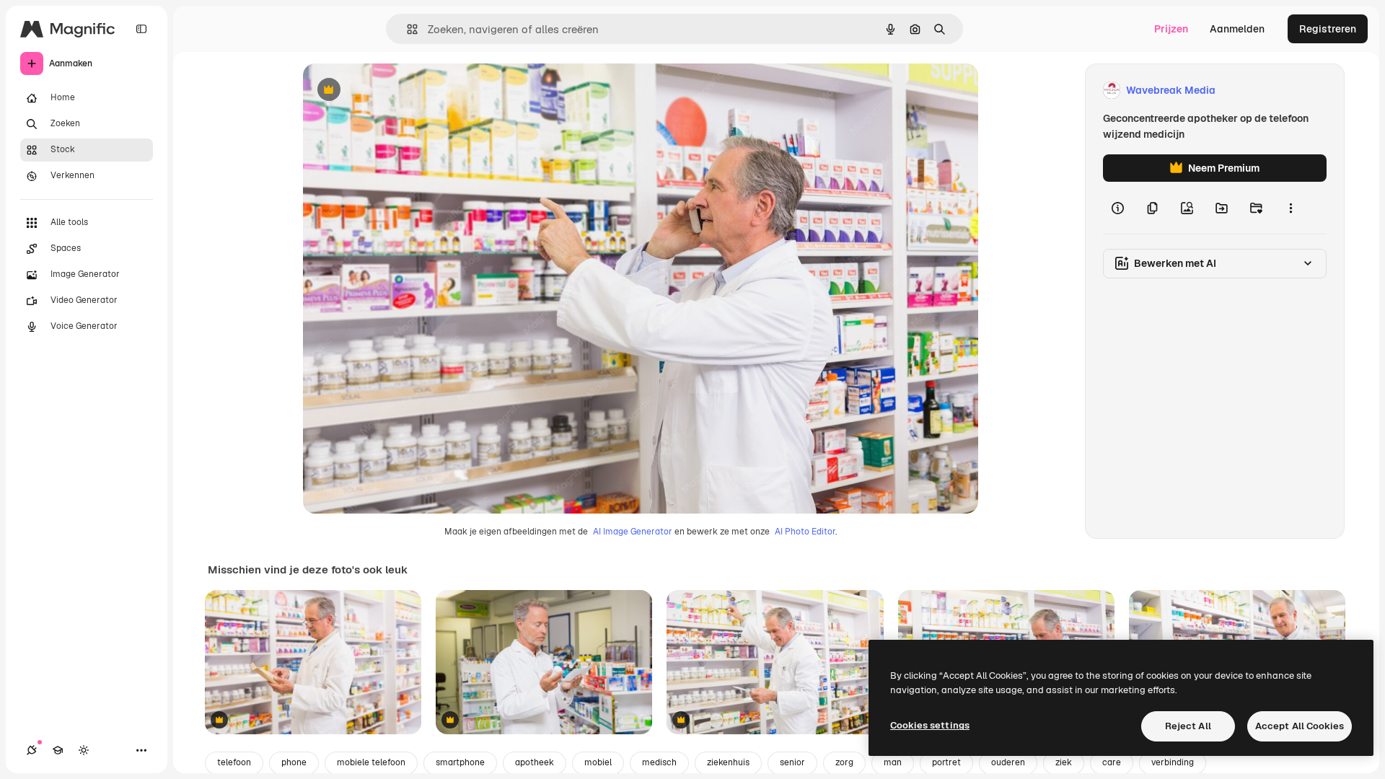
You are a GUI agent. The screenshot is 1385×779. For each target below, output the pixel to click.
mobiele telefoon (371, 762)
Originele (398, 90)
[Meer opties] (1290, 207)
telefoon (234, 762)
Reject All (1188, 726)
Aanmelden (1237, 28)
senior (792, 762)
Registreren (1327, 28)
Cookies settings (930, 725)
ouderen (1008, 762)
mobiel (598, 762)
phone (294, 762)
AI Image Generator (632, 531)
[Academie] (57, 750)
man (893, 762)
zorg (844, 762)
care (1111, 762)
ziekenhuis (728, 762)
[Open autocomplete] (406, 29)
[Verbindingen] (31, 750)
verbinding (1172, 762)
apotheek (534, 762)
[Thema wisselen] (83, 750)
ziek (1063, 762)
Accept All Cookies (1299, 726)
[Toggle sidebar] (141, 28)
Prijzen (1171, 28)
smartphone (460, 762)
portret (946, 762)
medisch (659, 762)
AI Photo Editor (805, 531)
